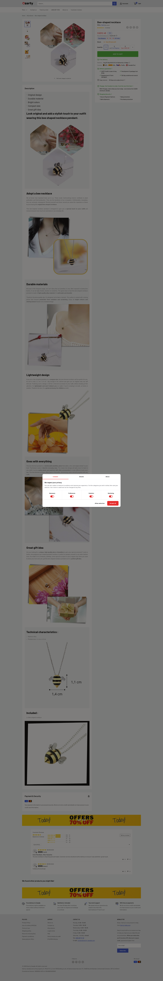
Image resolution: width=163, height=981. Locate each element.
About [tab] (108, 476)
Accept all (113, 503)
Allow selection (100, 503)
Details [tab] (81, 476)
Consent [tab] (55, 476)
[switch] (52, 496)
